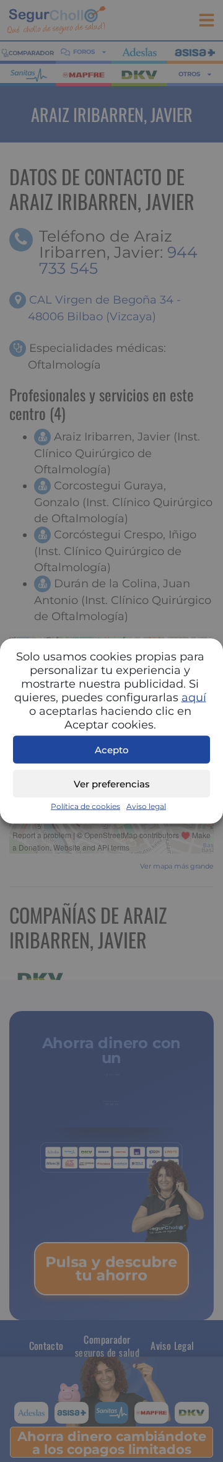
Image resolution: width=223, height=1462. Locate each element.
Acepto (112, 749)
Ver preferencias (112, 783)
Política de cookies (85, 806)
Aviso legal (146, 806)
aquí (193, 697)
